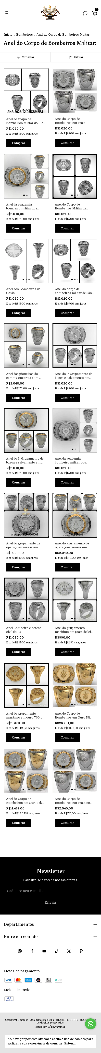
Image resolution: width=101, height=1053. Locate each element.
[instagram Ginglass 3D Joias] (20, 951)
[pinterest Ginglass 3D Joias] (81, 951)
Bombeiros (24, 34)
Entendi (70, 1043)
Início (8, 34)
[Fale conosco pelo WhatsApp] (90, 1023)
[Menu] (7, 14)
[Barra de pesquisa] (85, 14)
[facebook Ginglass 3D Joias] (32, 951)
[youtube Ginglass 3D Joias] (44, 951)
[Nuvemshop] (50, 1027)
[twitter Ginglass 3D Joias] (69, 951)
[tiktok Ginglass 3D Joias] (57, 951)
